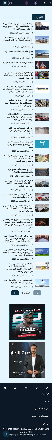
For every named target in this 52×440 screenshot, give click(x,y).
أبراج (47, 401)
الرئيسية (45, 393)
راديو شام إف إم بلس (40, 415)
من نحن (46, 423)
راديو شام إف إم (42, 408)
